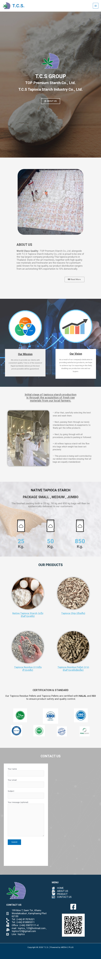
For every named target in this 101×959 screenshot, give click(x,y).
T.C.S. (18, 5)
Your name (12, 769)
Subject (11, 791)
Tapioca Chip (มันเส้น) (73, 613)
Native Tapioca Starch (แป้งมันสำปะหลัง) (27, 615)
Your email (12, 780)
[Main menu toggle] (96, 6)
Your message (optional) (18, 802)
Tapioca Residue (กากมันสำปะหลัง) (28, 668)
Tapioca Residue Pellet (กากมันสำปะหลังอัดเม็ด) (73, 668)
